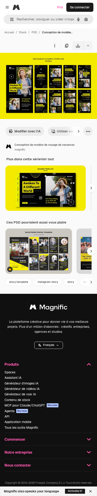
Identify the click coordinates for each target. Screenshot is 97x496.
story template (18, 282)
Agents (16, 411)
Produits (12, 364)
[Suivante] (78, 131)
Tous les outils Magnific (21, 427)
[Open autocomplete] (10, 19)
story (70, 282)
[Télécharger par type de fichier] (87, 45)
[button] (48, 345)
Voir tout (47, 159)
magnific (19, 149)
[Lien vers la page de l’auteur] (9, 147)
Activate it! (75, 491)
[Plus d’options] (54, 45)
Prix (60, 7)
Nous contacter (18, 465)
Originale (30, 60)
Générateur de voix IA (20, 394)
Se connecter (80, 7)
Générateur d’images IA (21, 383)
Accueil (9, 32)
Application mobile (18, 422)
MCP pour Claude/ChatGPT (31, 405)
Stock (23, 32)
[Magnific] (48, 308)
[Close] (90, 491)
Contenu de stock (17, 400)
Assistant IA (13, 378)
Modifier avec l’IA (27, 131)
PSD (34, 32)
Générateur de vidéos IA (22, 389)
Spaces (10, 372)
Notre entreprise (18, 452)
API (7, 416)
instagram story (48, 282)
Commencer (15, 439)
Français (48, 345)
